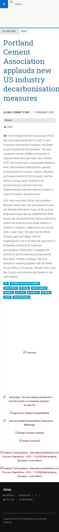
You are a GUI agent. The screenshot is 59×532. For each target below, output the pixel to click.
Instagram (27, 499)
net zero (20, 292)
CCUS (7, 297)
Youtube (9, 499)
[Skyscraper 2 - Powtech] (29, 472)
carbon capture (39, 288)
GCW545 (46, 292)
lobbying (8, 292)
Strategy (24, 288)
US (6, 283)
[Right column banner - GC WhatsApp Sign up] (29, 423)
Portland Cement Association (25, 283)
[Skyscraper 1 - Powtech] (29, 456)
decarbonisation (21, 297)
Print (10, 127)
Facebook (25, 495)
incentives (33, 292)
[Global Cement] (16, 4)
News (24, 31)
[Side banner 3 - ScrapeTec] (29, 401)
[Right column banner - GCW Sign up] (29, 413)
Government (10, 288)
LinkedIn (9, 495)
